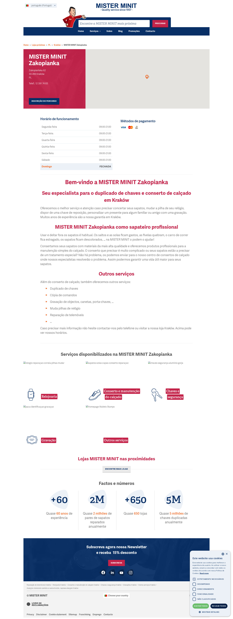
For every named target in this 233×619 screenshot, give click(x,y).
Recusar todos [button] (219, 606)
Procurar (160, 23)
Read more (204, 573)
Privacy (30, 614)
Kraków (57, 45)
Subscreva (116, 563)
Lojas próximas (38, 45)
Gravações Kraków (130, 585)
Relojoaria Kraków (59, 585)
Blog (120, 31)
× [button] (227, 554)
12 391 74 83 (41, 83)
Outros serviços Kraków (147, 585)
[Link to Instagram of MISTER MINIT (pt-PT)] (130, 572)
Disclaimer (41, 614)
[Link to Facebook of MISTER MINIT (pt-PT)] (103, 572)
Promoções (134, 31)
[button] (210, 612)
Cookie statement (57, 614)
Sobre (109, 31)
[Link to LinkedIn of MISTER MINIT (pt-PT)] (112, 572)
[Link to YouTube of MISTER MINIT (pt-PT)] (121, 572)
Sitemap (73, 614)
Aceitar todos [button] (201, 606)
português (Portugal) (41, 5)
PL (49, 45)
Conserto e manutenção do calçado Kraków (83, 585)
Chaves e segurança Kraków (111, 585)
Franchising (84, 614)
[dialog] (210, 583)
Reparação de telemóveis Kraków (39, 585)
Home (81, 31)
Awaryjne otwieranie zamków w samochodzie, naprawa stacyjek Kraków (52, 588)
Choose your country (118, 595)
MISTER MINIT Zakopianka (75, 45)
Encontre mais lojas (116, 469)
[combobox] (114, 23)
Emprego (97, 614)
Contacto (150, 31)
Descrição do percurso (44, 101)
